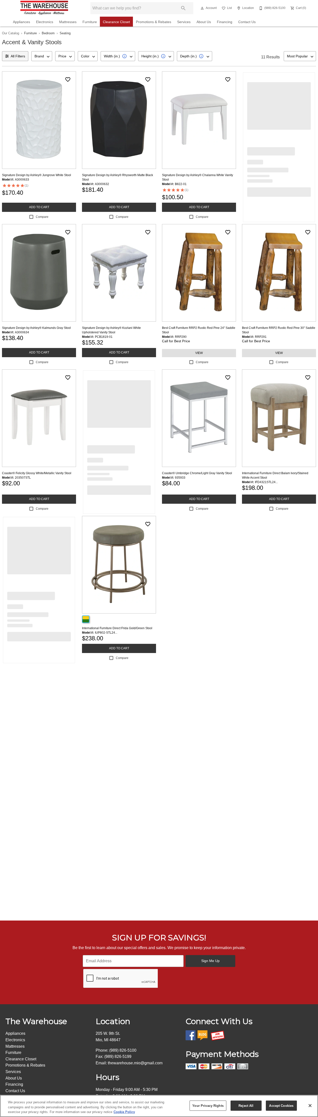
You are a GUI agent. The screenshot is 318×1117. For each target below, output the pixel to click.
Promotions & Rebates (153, 22)
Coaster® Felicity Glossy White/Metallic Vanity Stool (36, 473)
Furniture (89, 22)
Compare (42, 217)
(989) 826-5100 (122, 1050)
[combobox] (41, 56)
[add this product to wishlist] (68, 79)
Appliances (21, 22)
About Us (204, 22)
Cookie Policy (124, 1112)
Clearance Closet (116, 22)
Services (184, 22)
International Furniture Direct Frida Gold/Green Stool (117, 628)
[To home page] (44, 8)
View (199, 353)
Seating (65, 33)
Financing (224, 22)
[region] (159, 1106)
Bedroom (48, 33)
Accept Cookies (281, 1105)
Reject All (245, 1105)
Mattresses (68, 22)
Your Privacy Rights (207, 1105)
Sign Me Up (210, 961)
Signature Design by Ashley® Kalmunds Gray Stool (36, 328)
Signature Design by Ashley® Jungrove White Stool (36, 175)
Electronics (44, 22)
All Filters (18, 56)
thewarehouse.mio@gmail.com (135, 1063)
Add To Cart (39, 207)
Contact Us (247, 22)
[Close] (310, 1105)
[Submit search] (183, 8)
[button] (202, 8)
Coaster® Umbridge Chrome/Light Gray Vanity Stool (197, 473)
